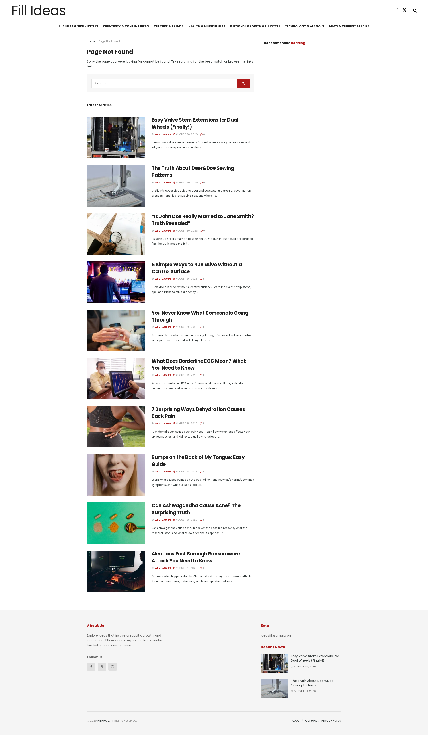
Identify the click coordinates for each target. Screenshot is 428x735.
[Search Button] (243, 83)
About (296, 720)
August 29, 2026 (186, 278)
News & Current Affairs (349, 26)
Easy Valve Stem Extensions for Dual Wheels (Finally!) (195, 123)
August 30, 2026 (186, 134)
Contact (311, 720)
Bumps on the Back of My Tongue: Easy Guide (198, 461)
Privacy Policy (331, 720)
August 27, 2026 (186, 568)
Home (91, 41)
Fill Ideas (38, 10)
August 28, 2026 (186, 423)
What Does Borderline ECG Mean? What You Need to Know (199, 365)
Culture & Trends (168, 26)
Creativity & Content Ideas (126, 26)
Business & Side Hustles (78, 26)
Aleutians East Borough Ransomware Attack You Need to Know (196, 557)
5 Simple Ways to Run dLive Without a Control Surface (197, 268)
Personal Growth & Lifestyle (255, 26)
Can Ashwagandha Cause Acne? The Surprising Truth (196, 509)
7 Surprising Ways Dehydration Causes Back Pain (198, 413)
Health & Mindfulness (206, 26)
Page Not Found (109, 41)
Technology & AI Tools (304, 26)
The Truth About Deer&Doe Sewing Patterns (193, 172)
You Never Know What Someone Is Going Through (200, 316)
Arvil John (163, 134)
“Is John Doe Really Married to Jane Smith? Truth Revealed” (203, 220)
